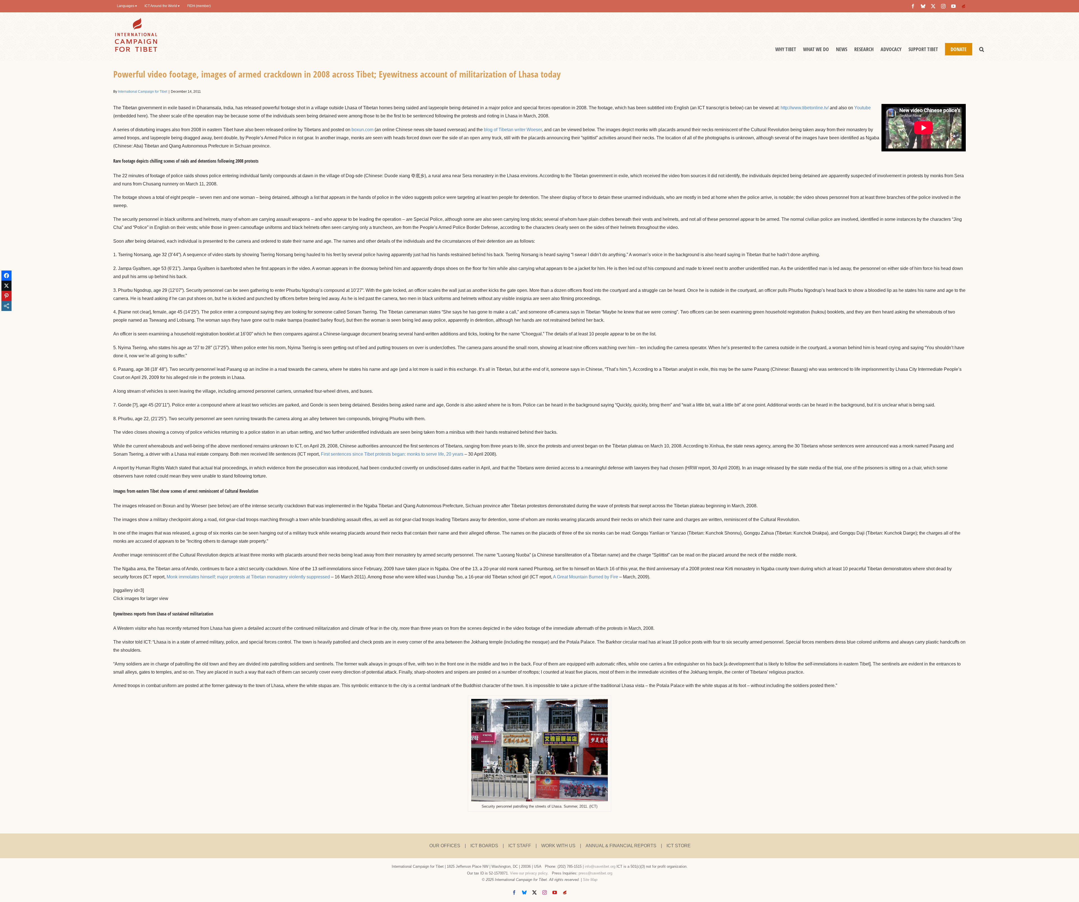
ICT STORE (679, 845)
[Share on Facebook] (6, 276)
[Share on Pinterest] (6, 296)
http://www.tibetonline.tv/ (805, 107)
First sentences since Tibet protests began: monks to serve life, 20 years (392, 454)
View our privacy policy (528, 873)
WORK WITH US (558, 845)
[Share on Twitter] (6, 286)
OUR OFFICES (444, 845)
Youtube (862, 107)
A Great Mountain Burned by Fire (585, 576)
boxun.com (362, 129)
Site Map (590, 880)
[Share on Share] (6, 306)
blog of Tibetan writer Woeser (513, 129)
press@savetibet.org (595, 873)
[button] (981, 49)
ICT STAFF (519, 845)
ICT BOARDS (484, 845)
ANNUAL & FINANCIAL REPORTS (621, 845)
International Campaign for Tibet (142, 92)
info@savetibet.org (600, 866)
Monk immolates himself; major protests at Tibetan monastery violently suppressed (248, 576)
